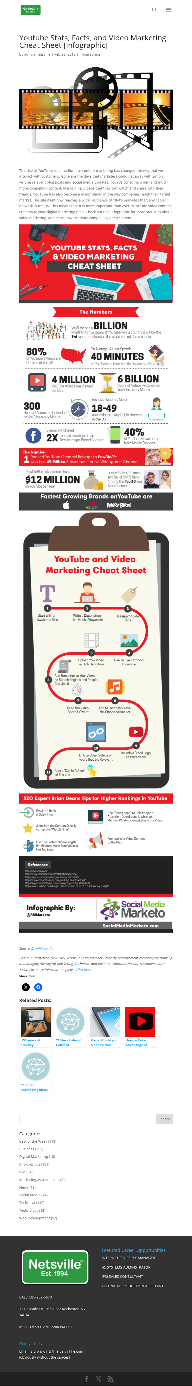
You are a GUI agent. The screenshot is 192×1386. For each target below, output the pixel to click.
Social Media (29, 1194)
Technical (27, 1202)
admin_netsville (37, 54)
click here (83, 969)
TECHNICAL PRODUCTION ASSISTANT (133, 1286)
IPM (22, 1172)
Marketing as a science (38, 1179)
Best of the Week (33, 1141)
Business (26, 1149)
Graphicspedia (42, 948)
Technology (28, 1210)
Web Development (34, 1218)
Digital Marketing (33, 1156)
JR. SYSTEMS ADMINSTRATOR (126, 1267)
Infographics (90, 54)
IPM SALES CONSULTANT (122, 1276)
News (23, 1187)
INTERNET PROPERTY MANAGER (128, 1257)
